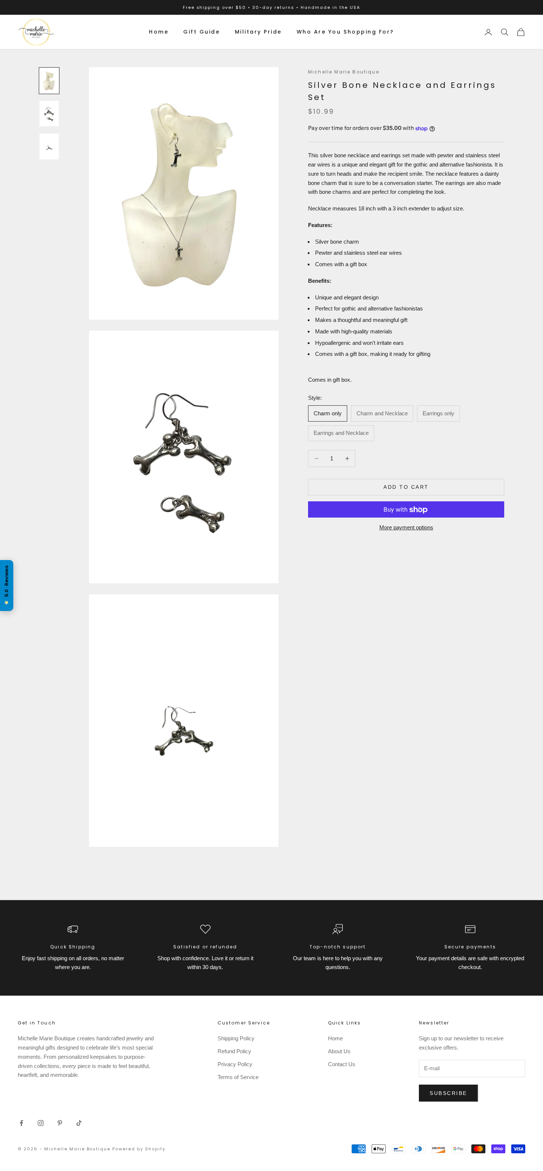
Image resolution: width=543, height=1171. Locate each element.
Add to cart (406, 487)
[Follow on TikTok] (79, 1123)
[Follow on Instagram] (40, 1123)
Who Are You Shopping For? (345, 31)
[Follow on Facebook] (21, 1123)
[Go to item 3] (49, 146)
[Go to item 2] (49, 113)
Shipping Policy (236, 1038)
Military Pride (258, 31)
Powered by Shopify (138, 1149)
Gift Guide (201, 31)
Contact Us (341, 1064)
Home (158, 31)
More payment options (406, 528)
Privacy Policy (235, 1064)
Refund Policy (234, 1051)
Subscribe (448, 1093)
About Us (339, 1051)
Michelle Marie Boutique (343, 72)
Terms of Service (238, 1077)
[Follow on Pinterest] (60, 1123)
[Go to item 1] (49, 80)
